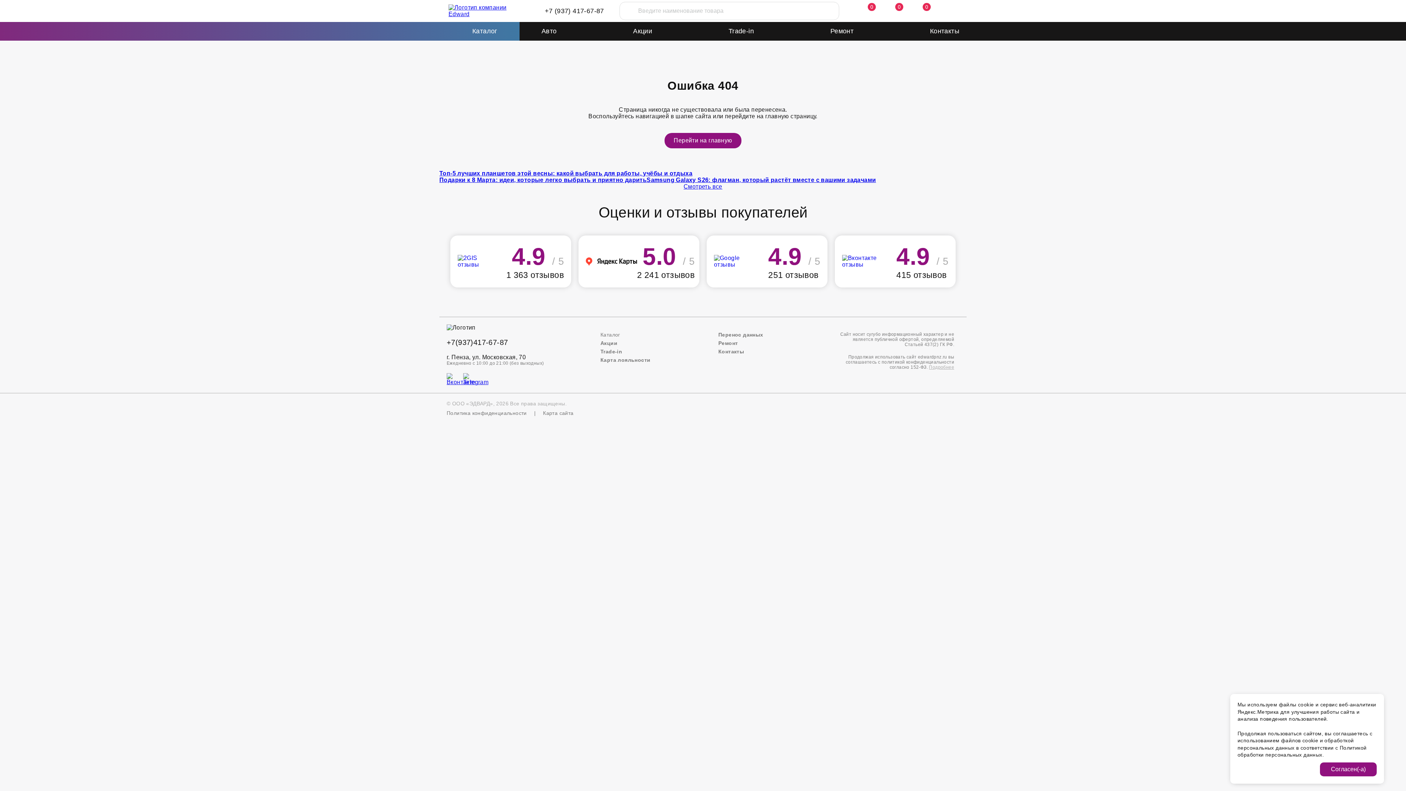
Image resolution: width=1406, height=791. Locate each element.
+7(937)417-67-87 (477, 342)
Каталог (610, 335)
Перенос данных (740, 335)
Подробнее (941, 367)
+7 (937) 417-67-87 (574, 11)
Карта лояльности (625, 360)
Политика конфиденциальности (487, 413)
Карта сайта (558, 413)
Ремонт (841, 31)
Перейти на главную (703, 140)
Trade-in (741, 31)
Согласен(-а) (1348, 769)
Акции (642, 31)
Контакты (944, 31)
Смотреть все (703, 186)
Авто (549, 31)
